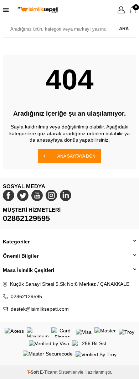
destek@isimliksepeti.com (40, 309)
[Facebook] (8, 195)
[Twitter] (23, 195)
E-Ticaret (48, 372)
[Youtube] (37, 195)
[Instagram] (51, 195)
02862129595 (26, 218)
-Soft (33, 372)
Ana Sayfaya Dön (76, 156)
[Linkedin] (65, 195)
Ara (124, 28)
